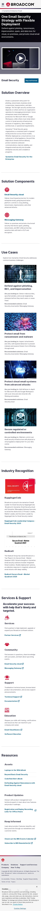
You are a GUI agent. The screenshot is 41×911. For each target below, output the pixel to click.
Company (5, 867)
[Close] (36, 886)
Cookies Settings (20, 908)
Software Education (13, 734)
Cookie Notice (18, 904)
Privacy (13, 879)
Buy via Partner (31, 80)
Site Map (19, 879)
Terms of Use (5, 882)
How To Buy (15, 867)
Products (5, 865)
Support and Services (28, 865)
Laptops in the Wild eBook (15, 770)
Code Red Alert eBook (13, 779)
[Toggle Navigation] (3, 5)
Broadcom (20, 4)
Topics (13, 882)
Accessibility (5, 879)
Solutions (14, 865)
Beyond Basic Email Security (16, 774)
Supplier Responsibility (30, 879)
